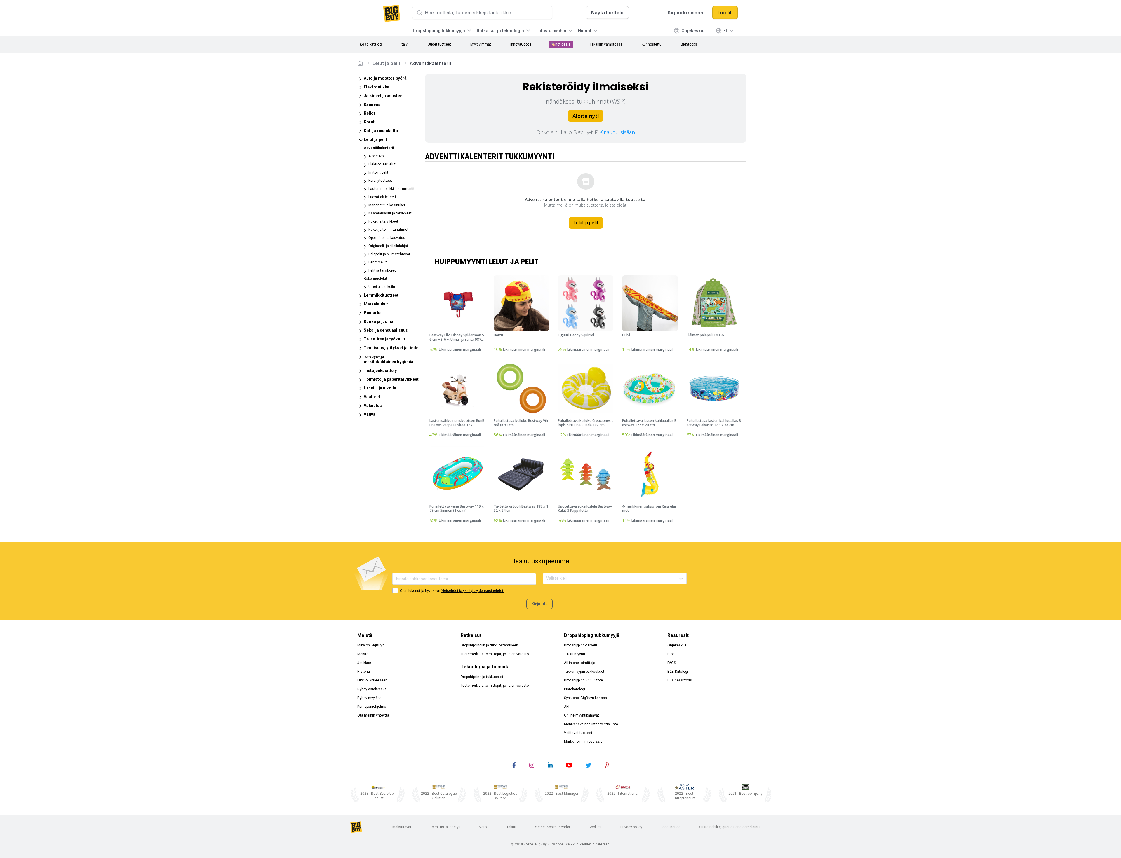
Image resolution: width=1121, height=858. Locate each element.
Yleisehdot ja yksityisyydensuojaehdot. (472, 591)
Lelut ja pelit (386, 63)
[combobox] (546, 578)
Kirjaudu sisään (617, 132)
